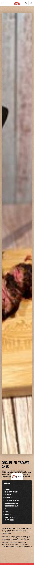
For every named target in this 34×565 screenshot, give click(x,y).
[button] (3, 3)
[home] (13, 3)
